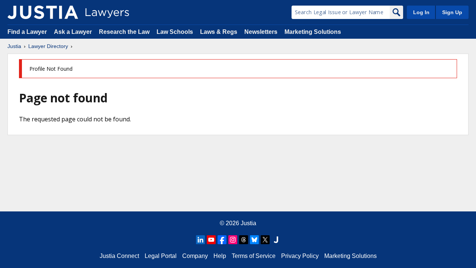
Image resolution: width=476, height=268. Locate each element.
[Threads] (243, 239)
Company (195, 256)
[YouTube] (211, 239)
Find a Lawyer (27, 32)
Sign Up (452, 12)
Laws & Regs (218, 32)
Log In (421, 12)
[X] (265, 239)
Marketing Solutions (312, 32)
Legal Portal (161, 256)
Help (219, 256)
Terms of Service (254, 256)
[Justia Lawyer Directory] (42, 12)
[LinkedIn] (200, 239)
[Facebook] (222, 239)
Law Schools (175, 32)
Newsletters (260, 32)
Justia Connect (119, 256)
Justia (14, 46)
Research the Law (124, 32)
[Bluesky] (254, 239)
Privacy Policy (300, 256)
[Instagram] (232, 239)
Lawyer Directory (48, 46)
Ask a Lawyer (73, 32)
